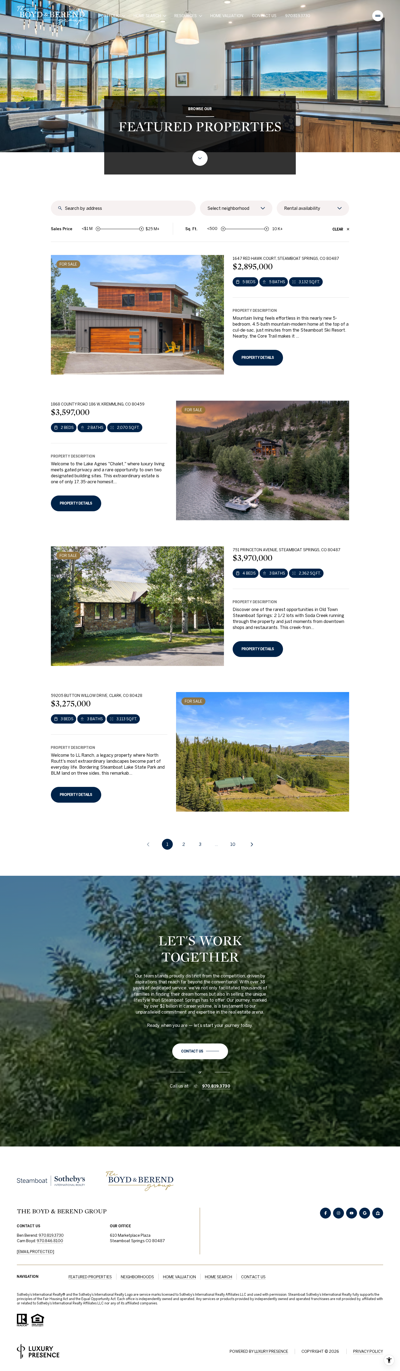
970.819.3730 (297, 16)
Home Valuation (226, 16)
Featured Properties (90, 1277)
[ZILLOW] (377, 1213)
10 (232, 844)
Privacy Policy (368, 1351)
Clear (338, 229)
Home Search (218, 1277)
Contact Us (264, 16)
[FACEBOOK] (325, 1213)
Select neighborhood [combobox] (228, 208)
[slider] (98, 229)
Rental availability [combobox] (302, 208)
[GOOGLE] (364, 1213)
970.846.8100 (50, 1241)
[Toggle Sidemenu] (377, 15)
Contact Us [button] (253, 1277)
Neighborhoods (137, 1277)
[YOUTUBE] (351, 1213)
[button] (200, 1051)
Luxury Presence (271, 1351)
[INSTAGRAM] (338, 1213)
